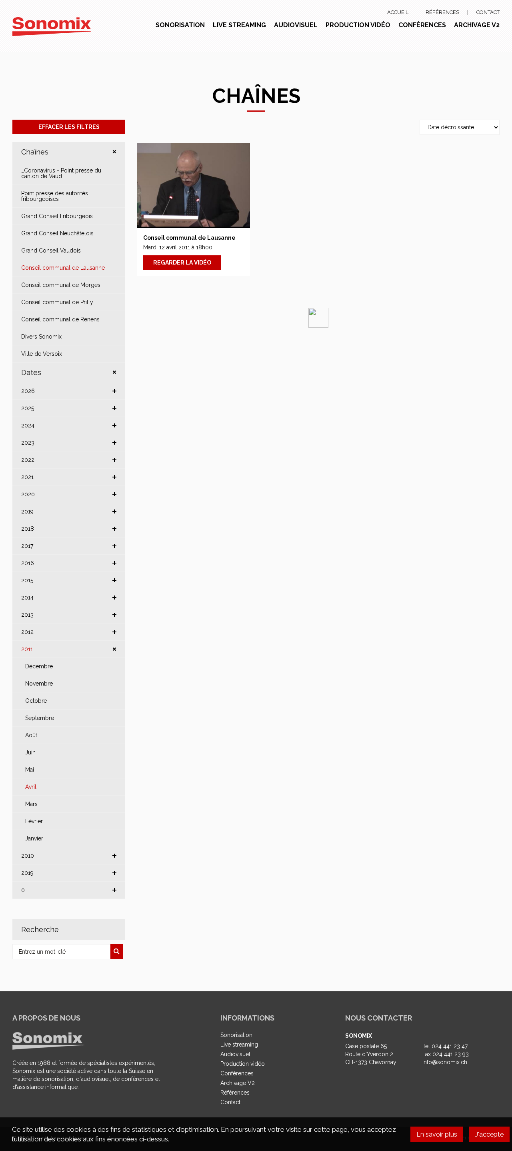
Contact (488, 12)
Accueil (397, 12)
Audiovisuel (296, 25)
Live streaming (239, 25)
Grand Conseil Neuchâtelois (57, 233)
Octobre (36, 701)
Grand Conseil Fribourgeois (57, 216)
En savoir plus (436, 1134)
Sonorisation (180, 25)
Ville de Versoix (41, 354)
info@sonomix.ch (444, 1062)
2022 (27, 460)
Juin (30, 752)
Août (31, 735)
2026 (28, 391)
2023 (27, 442)
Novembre (39, 683)
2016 (27, 563)
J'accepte (489, 1134)
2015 (27, 580)
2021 (27, 477)
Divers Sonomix (41, 336)
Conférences (422, 25)
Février (34, 821)
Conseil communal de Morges (60, 285)
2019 (27, 511)
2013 (27, 615)
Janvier (34, 838)
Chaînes (34, 152)
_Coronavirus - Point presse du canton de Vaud (61, 173)
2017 (27, 546)
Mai (29, 769)
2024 (27, 425)
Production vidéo (358, 25)
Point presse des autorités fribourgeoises (54, 196)
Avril (30, 787)
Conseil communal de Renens (60, 319)
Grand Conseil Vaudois (51, 250)
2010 (27, 855)
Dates (31, 372)
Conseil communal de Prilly (57, 302)
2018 (27, 528)
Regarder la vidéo (182, 262)
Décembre (39, 666)
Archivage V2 (477, 25)
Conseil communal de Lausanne (63, 268)
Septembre (39, 718)
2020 (28, 494)
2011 (27, 649)
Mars (31, 804)
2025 (27, 408)
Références (442, 12)
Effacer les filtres (69, 127)
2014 (27, 597)
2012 (27, 632)
